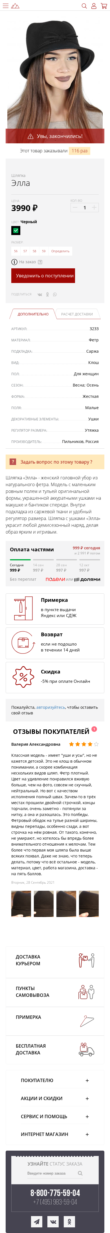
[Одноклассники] (47, 294)
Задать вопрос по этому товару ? (56, 462)
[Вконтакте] (40, 294)
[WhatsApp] (55, 294)
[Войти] (93, 6)
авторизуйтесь (50, 707)
